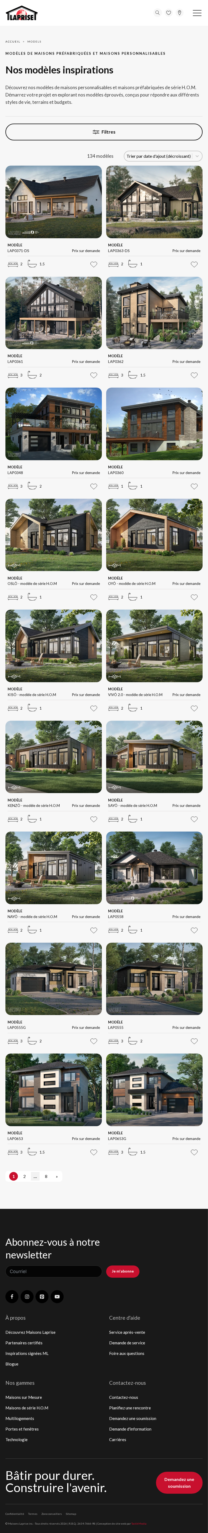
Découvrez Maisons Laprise (30, 1332)
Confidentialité (14, 1513)
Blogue (11, 1363)
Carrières (117, 1439)
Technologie (16, 1439)
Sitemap (71, 1513)
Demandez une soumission (132, 1418)
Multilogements (19, 1418)
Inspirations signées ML (26, 1353)
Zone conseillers (51, 1513)
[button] (197, 12)
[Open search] (157, 12)
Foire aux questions (126, 1353)
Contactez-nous (123, 1397)
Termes (32, 1513)
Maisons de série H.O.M (26, 1407)
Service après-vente (127, 1332)
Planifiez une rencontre (130, 1407)
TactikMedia (139, 1523)
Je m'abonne (123, 1271)
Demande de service (127, 1342)
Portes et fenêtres (22, 1428)
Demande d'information (130, 1428)
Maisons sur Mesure (23, 1397)
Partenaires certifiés (24, 1342)
